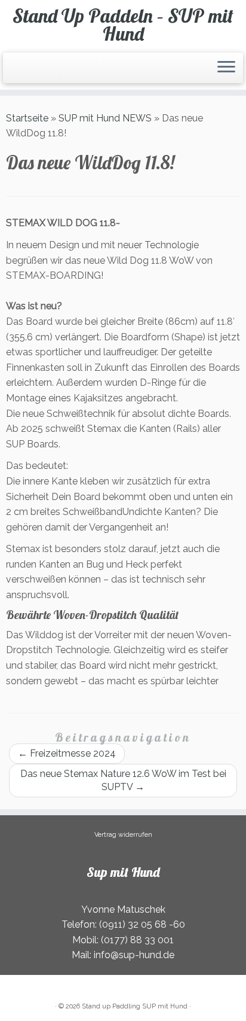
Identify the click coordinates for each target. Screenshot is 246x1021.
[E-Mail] (13, 72)
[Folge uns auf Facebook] (17, 72)
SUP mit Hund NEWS (105, 118)
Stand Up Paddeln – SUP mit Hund (123, 25)
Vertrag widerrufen (123, 835)
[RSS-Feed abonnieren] (9, 72)
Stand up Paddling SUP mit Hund (134, 1006)
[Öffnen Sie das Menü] (226, 68)
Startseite (27, 118)
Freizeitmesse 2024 (67, 753)
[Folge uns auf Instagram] (20, 72)
